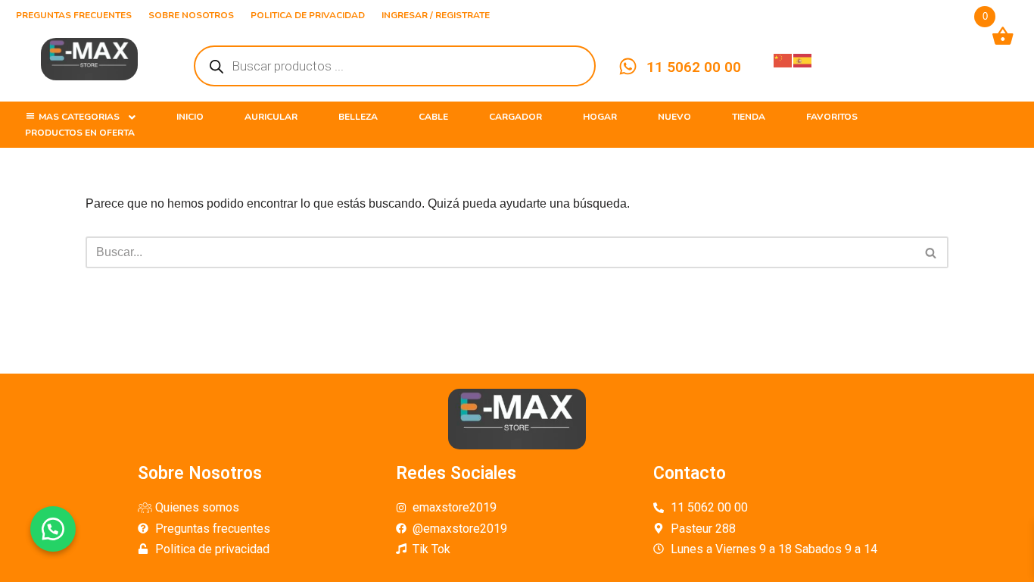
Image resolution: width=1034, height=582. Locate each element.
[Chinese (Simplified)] (783, 59)
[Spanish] (803, 59)
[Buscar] (931, 252)
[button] (53, 529)
